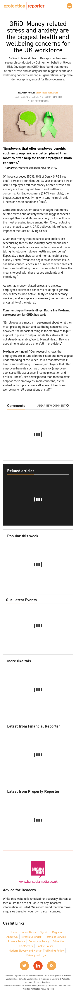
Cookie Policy (45, 946)
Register (57, 932)
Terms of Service (55, 937)
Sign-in (44, 932)
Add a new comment (51, 405)
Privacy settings (36, 955)
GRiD (38, 92)
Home (13, 932)
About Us (12, 937)
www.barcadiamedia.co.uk (38, 881)
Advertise (58, 941)
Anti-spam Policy (39, 941)
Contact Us (26, 946)
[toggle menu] (69, 6)
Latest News (28, 932)
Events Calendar (31, 937)
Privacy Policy (16, 941)
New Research (50, 92)
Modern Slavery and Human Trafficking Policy (36, 950)
